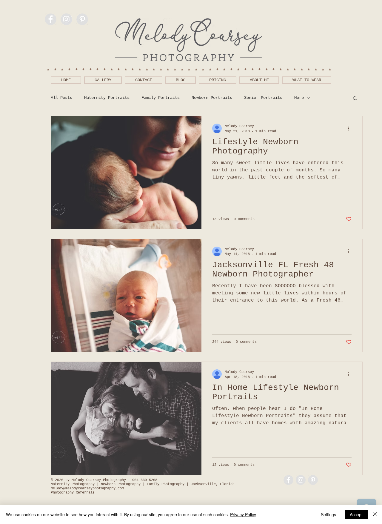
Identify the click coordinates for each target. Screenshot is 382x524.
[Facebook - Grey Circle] (50, 19)
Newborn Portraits (212, 97)
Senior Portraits (263, 97)
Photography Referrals (73, 493)
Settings (328, 514)
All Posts (61, 97)
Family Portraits (160, 97)
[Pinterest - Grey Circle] (82, 19)
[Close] (374, 514)
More (299, 97)
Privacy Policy (243, 514)
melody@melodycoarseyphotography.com (87, 488)
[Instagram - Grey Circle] (66, 19)
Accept (356, 514)
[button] (355, 99)
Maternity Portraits (107, 97)
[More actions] (350, 128)
